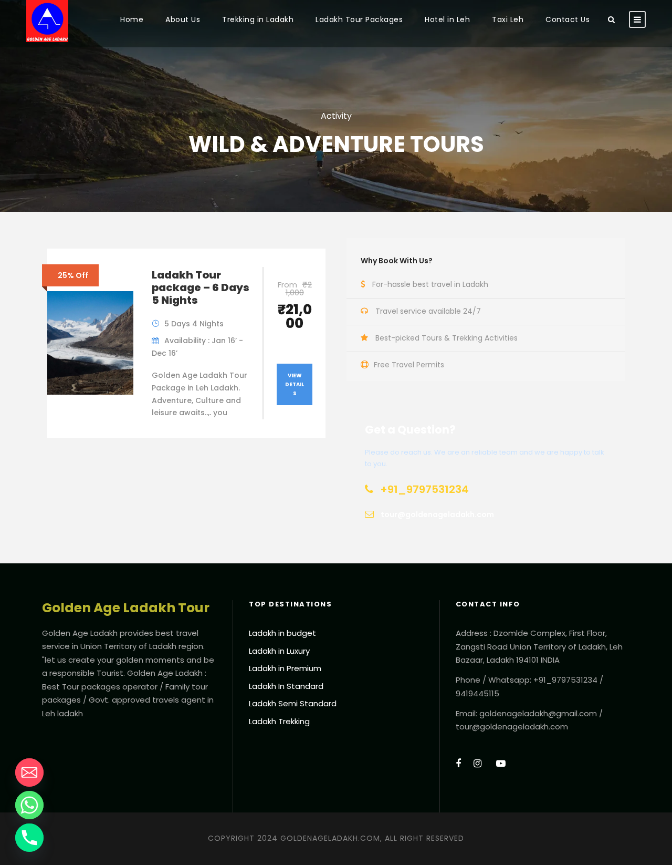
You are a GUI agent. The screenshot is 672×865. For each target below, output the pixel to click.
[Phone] (29, 837)
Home (131, 19)
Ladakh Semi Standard (293, 703)
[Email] (29, 772)
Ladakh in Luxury (279, 650)
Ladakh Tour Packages (359, 19)
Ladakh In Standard (286, 686)
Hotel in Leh (447, 19)
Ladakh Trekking (279, 721)
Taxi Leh (507, 19)
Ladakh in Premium (285, 668)
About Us (182, 19)
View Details (294, 384)
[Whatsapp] (29, 805)
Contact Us (567, 19)
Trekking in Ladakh (257, 19)
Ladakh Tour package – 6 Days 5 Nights (200, 287)
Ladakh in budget (282, 633)
